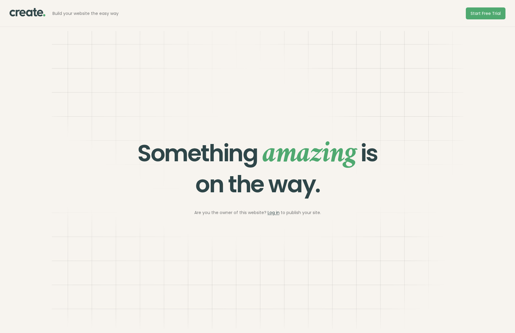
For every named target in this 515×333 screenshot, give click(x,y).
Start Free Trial (486, 13)
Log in (274, 213)
